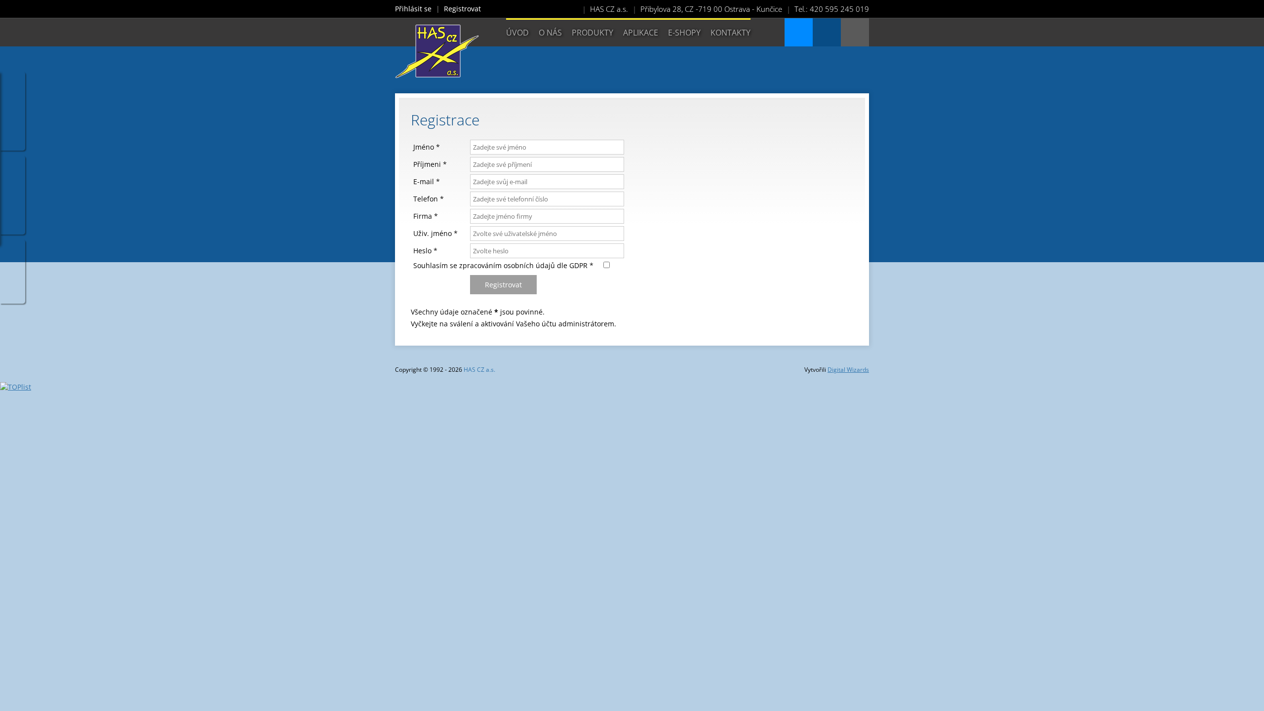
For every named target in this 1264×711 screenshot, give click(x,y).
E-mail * (426, 181)
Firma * (425, 216)
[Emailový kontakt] (827, 32)
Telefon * (428, 198)
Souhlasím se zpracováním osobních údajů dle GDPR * (508, 265)
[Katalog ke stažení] (799, 32)
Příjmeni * (430, 164)
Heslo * (425, 250)
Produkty (592, 32)
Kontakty (730, 32)
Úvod (517, 32)
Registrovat (462, 8)
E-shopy (684, 32)
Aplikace (640, 32)
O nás (550, 32)
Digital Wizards (848, 369)
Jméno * (426, 147)
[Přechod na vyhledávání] (855, 32)
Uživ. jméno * (435, 233)
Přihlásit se (413, 8)
